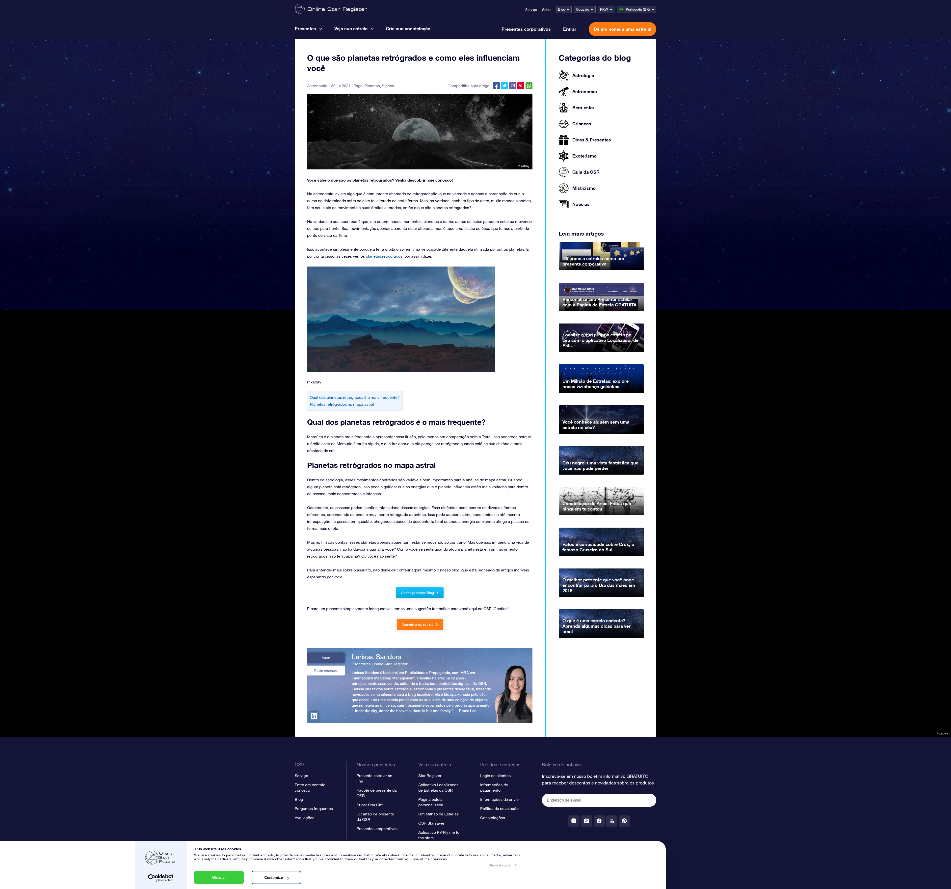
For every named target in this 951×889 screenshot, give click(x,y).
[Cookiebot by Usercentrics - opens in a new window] (161, 878)
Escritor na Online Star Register (379, 664)
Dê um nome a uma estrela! (622, 29)
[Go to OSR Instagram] (574, 821)
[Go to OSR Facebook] (599, 821)
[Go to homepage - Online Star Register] (331, 9)
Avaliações (304, 817)
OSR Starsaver (431, 823)
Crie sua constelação (408, 28)
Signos (388, 85)
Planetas (372, 85)
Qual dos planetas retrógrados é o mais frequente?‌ (355, 397)
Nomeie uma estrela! (418, 624)
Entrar (569, 29)
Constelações (492, 817)
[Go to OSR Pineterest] (624, 821)
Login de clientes (495, 775)
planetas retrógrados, (384, 256)
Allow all (218, 877)
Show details (500, 865)
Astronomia (317, 85)
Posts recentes (326, 671)
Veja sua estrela (351, 28)
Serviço (531, 10)
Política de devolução (499, 808)
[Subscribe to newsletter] (650, 801)
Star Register (429, 775)
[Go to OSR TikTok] (586, 821)
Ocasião (582, 9)
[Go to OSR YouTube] (611, 821)
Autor (326, 658)
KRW (604, 9)
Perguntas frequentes (314, 808)
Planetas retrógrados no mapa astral (342, 404)
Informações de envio (499, 799)
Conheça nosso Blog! (418, 593)
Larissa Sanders (376, 657)
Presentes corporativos (526, 29)
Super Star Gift (370, 805)
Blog (561, 9)
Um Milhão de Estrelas (438, 814)
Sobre (547, 10)
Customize (273, 877)
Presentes (305, 28)
